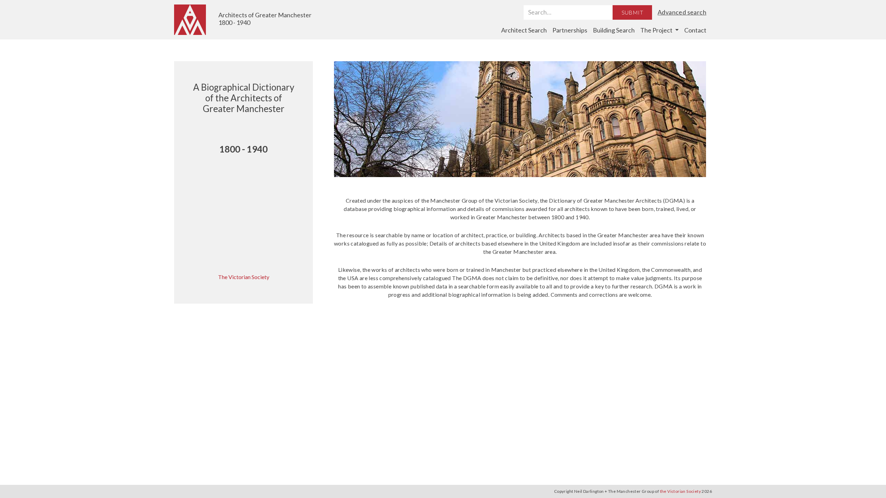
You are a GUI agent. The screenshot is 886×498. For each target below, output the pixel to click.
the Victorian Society (680, 491)
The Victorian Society (243, 277)
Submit (632, 12)
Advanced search (682, 12)
